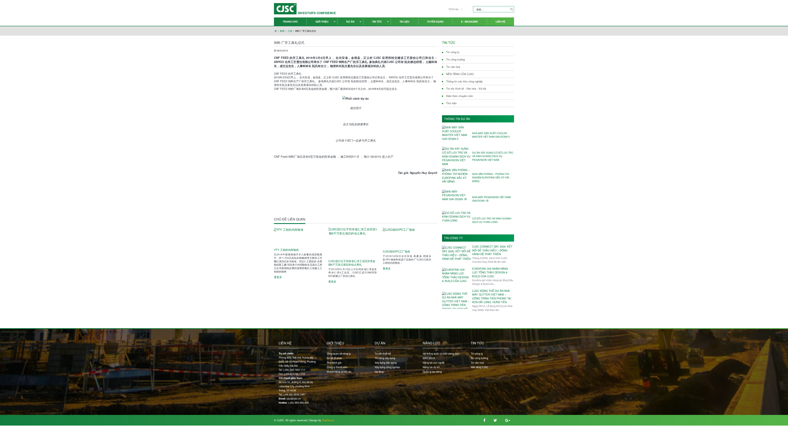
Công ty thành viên (337, 367)
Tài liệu (404, 21)
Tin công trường (479, 358)
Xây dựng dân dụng (386, 362)
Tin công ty (453, 238)
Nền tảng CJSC (479, 367)
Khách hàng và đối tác (339, 371)
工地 (289, 30)
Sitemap (453, 9)
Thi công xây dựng (385, 358)
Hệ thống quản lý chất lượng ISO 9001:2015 (441, 356)
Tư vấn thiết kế (383, 353)
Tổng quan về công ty (339, 353)
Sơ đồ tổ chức (334, 358)
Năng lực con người (433, 362)
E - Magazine (469, 21)
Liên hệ (500, 21)
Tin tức (377, 21)
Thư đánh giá (334, 362)
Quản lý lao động (432, 371)
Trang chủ (290, 21)
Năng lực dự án (431, 367)
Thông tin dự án (457, 118)
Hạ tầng (379, 371)
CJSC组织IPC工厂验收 (396, 251)
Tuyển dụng (435, 21)
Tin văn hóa (477, 362)
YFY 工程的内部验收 (286, 250)
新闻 (282, 30)
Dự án (350, 21)
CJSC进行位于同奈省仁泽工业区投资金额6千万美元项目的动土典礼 (351, 262)
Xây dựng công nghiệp (387, 367)
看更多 (278, 277)
